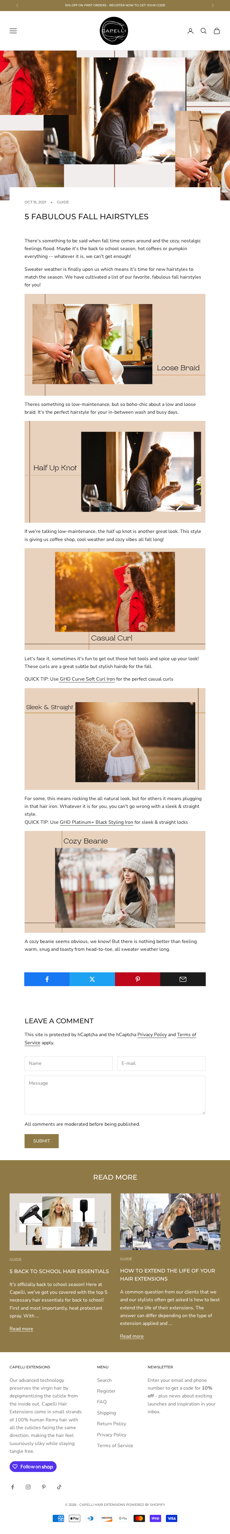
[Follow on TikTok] (59, 1487)
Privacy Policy (152, 1034)
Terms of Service (115, 1445)
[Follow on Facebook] (13, 1487)
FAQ (102, 1402)
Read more (21, 1329)
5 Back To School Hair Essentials (59, 1271)
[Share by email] (183, 979)
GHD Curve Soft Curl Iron (87, 679)
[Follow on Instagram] (28, 1487)
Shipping (106, 1413)
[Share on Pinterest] (137, 979)
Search (104, 1380)
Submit (41, 1141)
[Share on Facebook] (47, 979)
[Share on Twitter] (92, 979)
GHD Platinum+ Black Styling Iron (96, 822)
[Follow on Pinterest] (44, 1487)
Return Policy (111, 1423)
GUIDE (63, 202)
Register (106, 1391)
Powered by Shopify (145, 1505)
